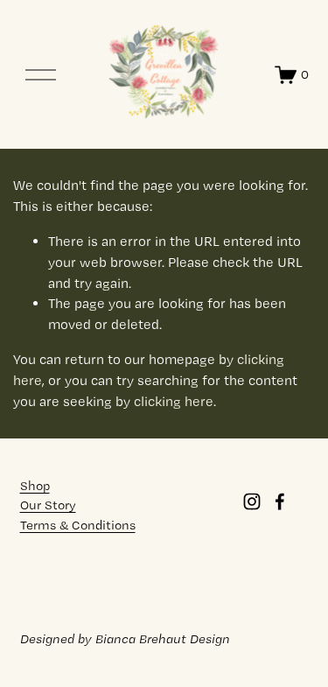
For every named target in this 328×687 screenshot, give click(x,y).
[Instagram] (252, 501)
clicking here (173, 401)
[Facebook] (280, 501)
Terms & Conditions (78, 525)
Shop (35, 486)
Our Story (48, 505)
